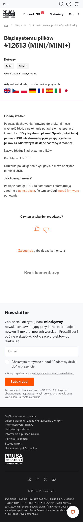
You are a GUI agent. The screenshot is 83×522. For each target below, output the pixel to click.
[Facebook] (29, 479)
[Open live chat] (73, 512)
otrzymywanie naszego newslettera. (53, 373)
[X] (45, 479)
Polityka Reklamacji (17, 438)
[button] (7, 91)
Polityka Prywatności (18, 429)
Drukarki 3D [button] (33, 13)
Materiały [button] (56, 14)
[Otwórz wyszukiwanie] (61, 4)
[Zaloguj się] (68, 4)
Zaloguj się (25, 250)
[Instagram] (37, 479)
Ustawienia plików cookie (21, 448)
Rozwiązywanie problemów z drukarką (55, 25)
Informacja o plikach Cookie (22, 434)
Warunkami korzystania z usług (22, 396)
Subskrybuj (19, 381)
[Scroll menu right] (78, 14)
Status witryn (13, 443)
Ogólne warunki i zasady (20, 416)
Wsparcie (20, 25)
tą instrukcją (26, 190)
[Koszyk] (77, 4)
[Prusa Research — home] (9, 14)
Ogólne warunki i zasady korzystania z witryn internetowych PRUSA (33, 422)
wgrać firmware (68, 190)
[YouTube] (53, 479)
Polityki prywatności (46, 393)
